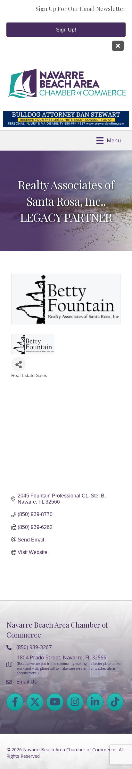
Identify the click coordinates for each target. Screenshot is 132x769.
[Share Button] (18, 364)
